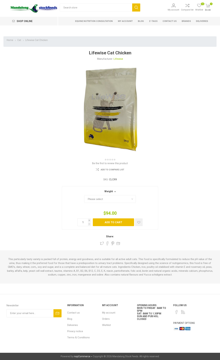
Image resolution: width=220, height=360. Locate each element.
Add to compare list (112, 169)
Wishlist (106, 325)
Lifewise (118, 58)
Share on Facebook (107, 243)
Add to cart (113, 222)
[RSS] (183, 312)
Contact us (73, 312)
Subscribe (57, 313)
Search (136, 7)
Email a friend (118, 243)
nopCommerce (82, 356)
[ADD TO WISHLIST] (139, 222)
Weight (108, 191)
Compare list (187, 9)
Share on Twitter (102, 243)
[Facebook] (176, 312)
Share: (110, 236)
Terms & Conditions (78, 337)
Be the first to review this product (110, 163)
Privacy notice (75, 331)
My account (173, 9)
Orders (106, 318)
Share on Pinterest (113, 243)
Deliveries (72, 325)
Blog (69, 318)
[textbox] (96, 7)
